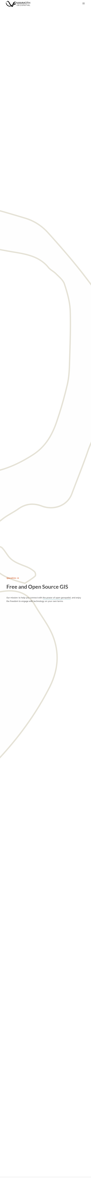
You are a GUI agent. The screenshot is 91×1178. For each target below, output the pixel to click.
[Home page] (17, 4)
